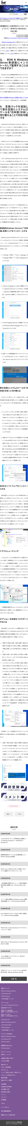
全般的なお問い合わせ (7, 1058)
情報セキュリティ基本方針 (8, 1115)
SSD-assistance (5, 996)
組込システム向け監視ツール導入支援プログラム (9, 1015)
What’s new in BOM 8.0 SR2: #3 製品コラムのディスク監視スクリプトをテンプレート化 (13, 870)
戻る (8, 814)
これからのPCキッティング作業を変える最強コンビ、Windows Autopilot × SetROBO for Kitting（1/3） (13, 840)
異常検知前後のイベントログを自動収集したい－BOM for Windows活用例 (14, 856)
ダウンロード (4, 1070)
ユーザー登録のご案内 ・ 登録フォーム (11, 1072)
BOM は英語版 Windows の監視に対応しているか (14, 97)
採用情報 (3, 1100)
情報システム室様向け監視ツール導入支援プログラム (9, 1011)
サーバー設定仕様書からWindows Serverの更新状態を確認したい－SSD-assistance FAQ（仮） (14, 900)
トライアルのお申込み (7, 1034)
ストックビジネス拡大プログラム (9, 1005)
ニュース (3, 1094)
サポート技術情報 (6, 1067)
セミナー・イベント (6, 1052)
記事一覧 (13, 979)
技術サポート (4, 1065)
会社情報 (3, 1084)
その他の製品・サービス (7, 999)
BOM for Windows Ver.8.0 (8, 991)
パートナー (4, 1097)
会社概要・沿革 (5, 1089)
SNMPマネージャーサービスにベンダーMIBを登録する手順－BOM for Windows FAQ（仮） (13, 971)
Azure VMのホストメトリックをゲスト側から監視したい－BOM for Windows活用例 (14, 914)
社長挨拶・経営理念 (6, 1087)
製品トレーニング (5, 1054)
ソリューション (5, 1002)
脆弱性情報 (4, 1078)
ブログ (3, 1103)
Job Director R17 (6, 993)
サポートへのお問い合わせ (8, 1075)
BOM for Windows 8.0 (8, 42)
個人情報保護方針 (6, 1111)
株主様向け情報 (5, 1092)
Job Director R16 (6, 1025)
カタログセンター (5, 1020)
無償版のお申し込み (6, 1045)
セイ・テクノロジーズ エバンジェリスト (18, 38)
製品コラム (19, 18)
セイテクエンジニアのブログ (7, 18)
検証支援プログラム (6, 1008)
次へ (19, 814)
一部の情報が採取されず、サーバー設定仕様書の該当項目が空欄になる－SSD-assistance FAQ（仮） (14, 885)
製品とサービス (5, 988)
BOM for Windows (14, 806)
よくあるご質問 (5, 1061)
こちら (7, 51)
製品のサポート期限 (6, 1080)
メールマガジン (5, 1107)
